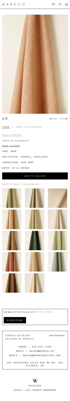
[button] (60, 4)
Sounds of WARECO (20, 338)
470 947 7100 (42, 347)
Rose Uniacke (12, 134)
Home (6, 126)
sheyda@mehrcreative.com (42, 355)
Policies (35, 386)
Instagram (57, 335)
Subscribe (15, 320)
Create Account (18, 335)
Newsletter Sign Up (19, 312)
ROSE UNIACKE (11, 146)
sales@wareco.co (41, 351)
